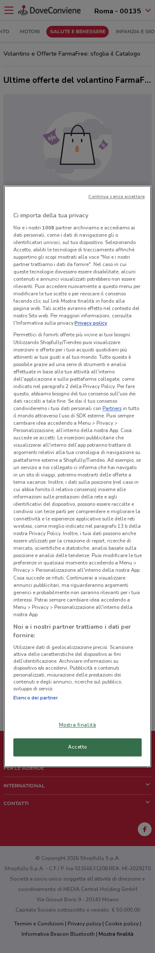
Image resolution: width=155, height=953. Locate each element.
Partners (111, 408)
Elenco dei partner (35, 697)
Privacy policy (90, 323)
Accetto (77, 747)
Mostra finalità (77, 725)
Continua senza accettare (116, 196)
